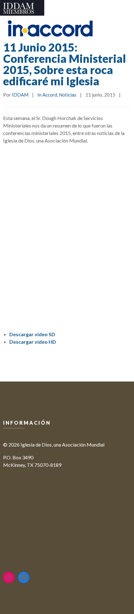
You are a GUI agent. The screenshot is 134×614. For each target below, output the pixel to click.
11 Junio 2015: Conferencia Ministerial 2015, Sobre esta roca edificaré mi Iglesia (64, 64)
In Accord (47, 94)
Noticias (67, 94)
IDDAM (20, 94)
